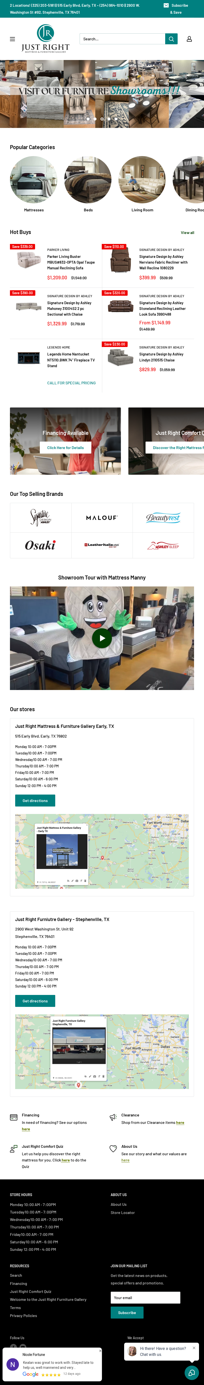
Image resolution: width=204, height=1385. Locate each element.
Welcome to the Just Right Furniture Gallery (48, 1299)
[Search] (171, 38)
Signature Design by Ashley (161, 250)
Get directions (35, 800)
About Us (119, 1204)
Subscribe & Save (179, 8)
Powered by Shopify (25, 1369)
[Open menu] (12, 39)
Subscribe (127, 1312)
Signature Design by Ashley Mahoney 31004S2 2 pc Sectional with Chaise (69, 308)
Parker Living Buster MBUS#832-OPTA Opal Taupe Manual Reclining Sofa (71, 262)
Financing (18, 1283)
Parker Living (58, 250)
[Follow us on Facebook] (13, 1347)
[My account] (189, 39)
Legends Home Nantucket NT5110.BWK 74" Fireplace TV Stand (71, 360)
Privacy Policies (23, 1315)
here (125, 1159)
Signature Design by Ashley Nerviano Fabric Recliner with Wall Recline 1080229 (163, 262)
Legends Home (58, 347)
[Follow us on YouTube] (22, 1347)
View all (188, 232)
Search (16, 1275)
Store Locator (123, 1212)
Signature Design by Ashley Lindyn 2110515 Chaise (161, 357)
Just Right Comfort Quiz (30, 1291)
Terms (15, 1307)
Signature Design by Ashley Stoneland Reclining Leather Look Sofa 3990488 (162, 308)
